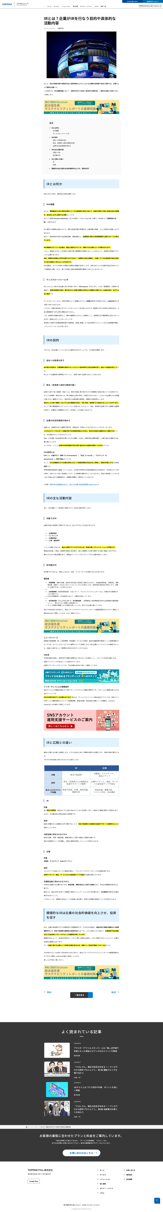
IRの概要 (56, 131)
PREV (49, 992)
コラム (96, 6)
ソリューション (65, 6)
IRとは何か (55, 128)
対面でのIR (56, 152)
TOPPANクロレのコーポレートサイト (149, 6)
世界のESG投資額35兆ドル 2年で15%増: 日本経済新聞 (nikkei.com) (73, 484)
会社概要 (129, 1179)
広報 (54, 165)
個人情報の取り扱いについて (72, 1205)
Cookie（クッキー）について (91, 1205)
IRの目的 (55, 137)
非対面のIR (56, 155)
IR (53, 162)
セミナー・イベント (86, 6)
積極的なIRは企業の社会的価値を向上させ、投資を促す (70, 168)
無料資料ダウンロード (153, 1)
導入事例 (75, 6)
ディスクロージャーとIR (61, 133)
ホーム (49, 6)
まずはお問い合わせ (132, 1)
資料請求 (129, 1175)
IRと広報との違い (58, 159)
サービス (56, 6)
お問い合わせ (130, 1170)
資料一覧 (103, 6)
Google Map (33, 1181)
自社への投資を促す (59, 140)
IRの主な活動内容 (58, 149)
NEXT (113, 992)
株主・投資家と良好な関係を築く (64, 143)
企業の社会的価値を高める (62, 146)
